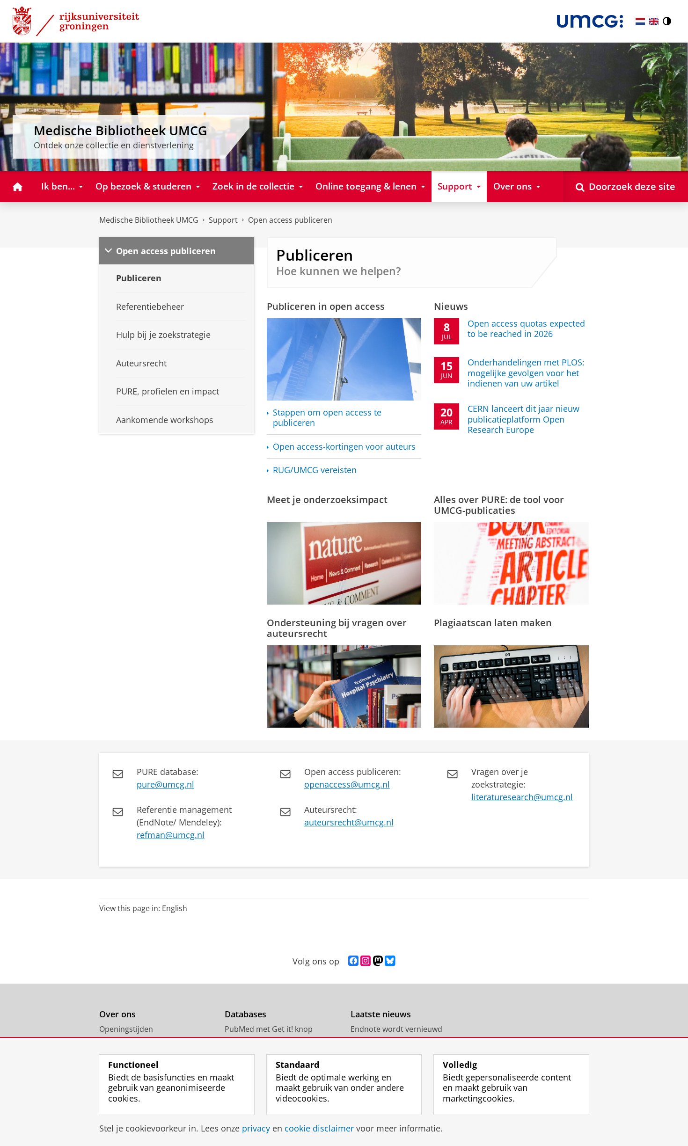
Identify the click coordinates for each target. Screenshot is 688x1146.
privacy (256, 1128)
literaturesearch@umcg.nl (522, 797)
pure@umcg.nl (165, 784)
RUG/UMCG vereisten (315, 470)
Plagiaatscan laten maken (493, 622)
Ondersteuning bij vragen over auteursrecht (337, 628)
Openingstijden (126, 1029)
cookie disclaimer (319, 1128)
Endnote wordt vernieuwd (396, 1029)
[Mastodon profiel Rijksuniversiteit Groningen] (378, 961)
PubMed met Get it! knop (269, 1029)
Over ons (117, 1014)
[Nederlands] (640, 21)
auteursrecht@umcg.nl (349, 822)
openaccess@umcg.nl (347, 784)
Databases (245, 1014)
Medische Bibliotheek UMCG (148, 220)
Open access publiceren (290, 220)
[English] (654, 21)
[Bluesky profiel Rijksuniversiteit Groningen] (390, 961)
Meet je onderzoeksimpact (327, 499)
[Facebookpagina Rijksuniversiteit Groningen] (353, 961)
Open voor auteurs (344, 446)
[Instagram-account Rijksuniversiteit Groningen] (365, 961)
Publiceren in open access (326, 306)
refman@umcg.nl (171, 834)
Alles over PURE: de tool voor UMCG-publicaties (499, 505)
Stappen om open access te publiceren (327, 417)
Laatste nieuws (381, 1014)
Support (223, 220)
